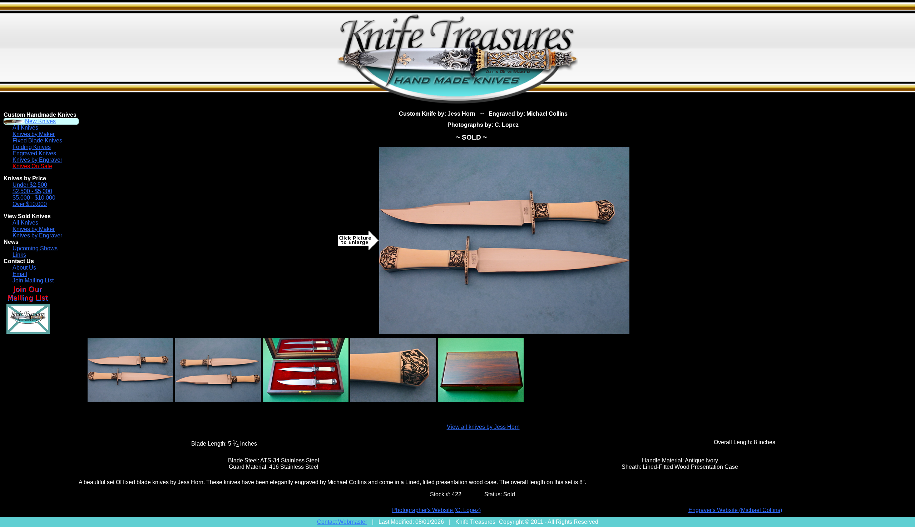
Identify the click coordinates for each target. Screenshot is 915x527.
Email (20, 274)
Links (19, 255)
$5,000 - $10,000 (34, 198)
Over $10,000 (30, 204)
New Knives (40, 121)
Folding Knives (32, 147)
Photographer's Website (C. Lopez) (436, 510)
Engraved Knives (34, 153)
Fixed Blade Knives (37, 140)
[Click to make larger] (504, 240)
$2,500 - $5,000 (32, 191)
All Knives (25, 128)
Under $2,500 (30, 185)
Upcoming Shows (35, 248)
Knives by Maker (34, 134)
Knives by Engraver (37, 160)
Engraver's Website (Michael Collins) (735, 510)
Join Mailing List (33, 280)
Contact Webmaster (342, 522)
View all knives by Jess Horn (483, 427)
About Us (24, 268)
